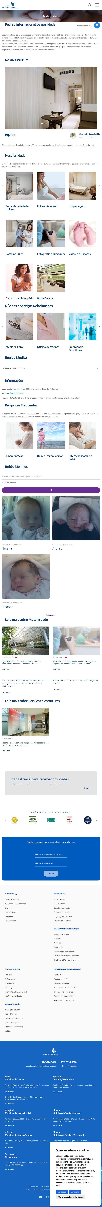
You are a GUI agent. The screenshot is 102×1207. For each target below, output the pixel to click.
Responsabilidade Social (64, 1000)
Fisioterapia (9, 983)
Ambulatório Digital (12, 1010)
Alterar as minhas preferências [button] (70, 1197)
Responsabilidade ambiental (65, 996)
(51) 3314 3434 (17, 393)
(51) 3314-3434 (48, 1062)
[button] (39, 123)
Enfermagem (10, 979)
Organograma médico (63, 916)
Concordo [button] (62, 1192)
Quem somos (59, 904)
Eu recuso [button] (75, 1192)
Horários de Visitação (13, 996)
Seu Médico (10, 912)
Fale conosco (10, 921)
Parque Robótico (12, 1022)
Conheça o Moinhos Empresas (66, 960)
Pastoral (57, 975)
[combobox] (51, 369)
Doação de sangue (61, 983)
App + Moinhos (11, 1014)
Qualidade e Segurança (63, 992)
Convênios (9, 916)
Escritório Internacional (14, 1027)
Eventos (57, 939)
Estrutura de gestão (62, 912)
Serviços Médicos (12, 899)
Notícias (57, 943)
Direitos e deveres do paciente (66, 956)
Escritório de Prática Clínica (65, 987)
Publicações (59, 947)
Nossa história (60, 899)
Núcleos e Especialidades (15, 904)
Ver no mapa (9, 1092)
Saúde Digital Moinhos (14, 1018)
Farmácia (9, 975)
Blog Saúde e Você (61, 934)
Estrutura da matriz (62, 908)
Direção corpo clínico (62, 921)
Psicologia (9, 987)
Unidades (9, 1031)
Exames (8, 908)
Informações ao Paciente (64, 951)
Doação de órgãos (61, 979)
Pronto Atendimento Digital (16, 992)
